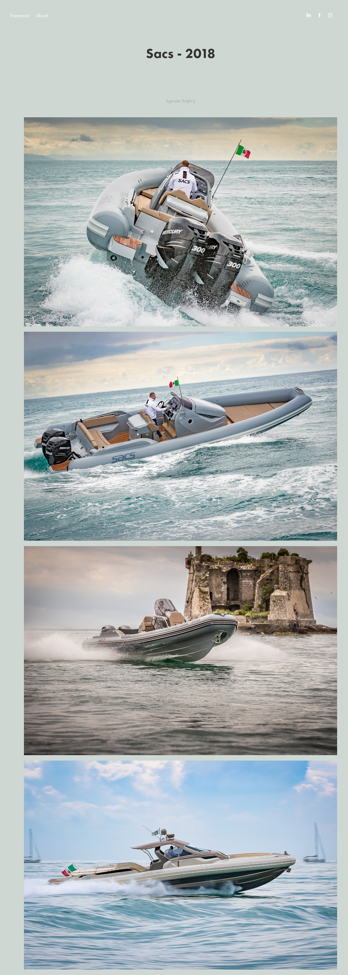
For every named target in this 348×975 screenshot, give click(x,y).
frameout (19, 15)
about (42, 15)
